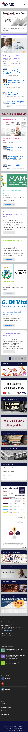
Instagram (8, 689)
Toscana (7, 316)
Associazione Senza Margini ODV (14, 662)
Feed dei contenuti (6, 707)
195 (22, 358)
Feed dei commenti (6, 710)
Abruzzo (4, 218)
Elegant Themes (14, 722)
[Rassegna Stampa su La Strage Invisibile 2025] (5, 157)
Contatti (16, 726)
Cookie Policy (8, 728)
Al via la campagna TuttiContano (13, 94)
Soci (8, 195)
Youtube (7, 684)
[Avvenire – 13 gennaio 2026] (5, 148)
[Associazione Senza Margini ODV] (3, 663)
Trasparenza (16, 728)
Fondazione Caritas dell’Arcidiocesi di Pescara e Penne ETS (12, 214)
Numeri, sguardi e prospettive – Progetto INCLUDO (13, 71)
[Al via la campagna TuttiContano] (5, 93)
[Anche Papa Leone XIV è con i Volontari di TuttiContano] (14, 45)
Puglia (4, 338)
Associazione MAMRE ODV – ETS (14, 649)
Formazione (16, 105)
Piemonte (5, 195)
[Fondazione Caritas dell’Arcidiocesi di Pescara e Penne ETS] (3, 656)
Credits (21, 728)
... (18, 358)
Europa (5, 478)
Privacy (21, 726)
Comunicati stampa (18, 86)
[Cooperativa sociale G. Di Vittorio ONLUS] (14, 303)
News (10, 59)
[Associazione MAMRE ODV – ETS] (14, 180)
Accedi (3, 703)
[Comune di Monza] (14, 271)
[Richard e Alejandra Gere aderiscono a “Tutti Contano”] (5, 81)
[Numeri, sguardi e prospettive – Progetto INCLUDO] (5, 70)
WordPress (14, 724)
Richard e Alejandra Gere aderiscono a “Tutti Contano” (13, 82)
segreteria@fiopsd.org (7, 630)
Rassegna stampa (13, 142)
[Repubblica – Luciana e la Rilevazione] (14, 128)
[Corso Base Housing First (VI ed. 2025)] (5, 102)
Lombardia (5, 245)
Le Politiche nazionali (8, 471)
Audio (15, 168)
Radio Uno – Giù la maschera (13, 166)
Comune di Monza (9, 281)
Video (19, 87)
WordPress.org (5, 714)
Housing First (21, 105)
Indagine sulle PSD (11, 87)
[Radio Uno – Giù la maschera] (5, 165)
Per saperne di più (9, 204)
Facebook (7, 678)
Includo (15, 75)
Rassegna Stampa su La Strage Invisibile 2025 (15, 157)
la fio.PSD (11, 726)
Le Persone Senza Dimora (9, 467)
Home (5, 726)
